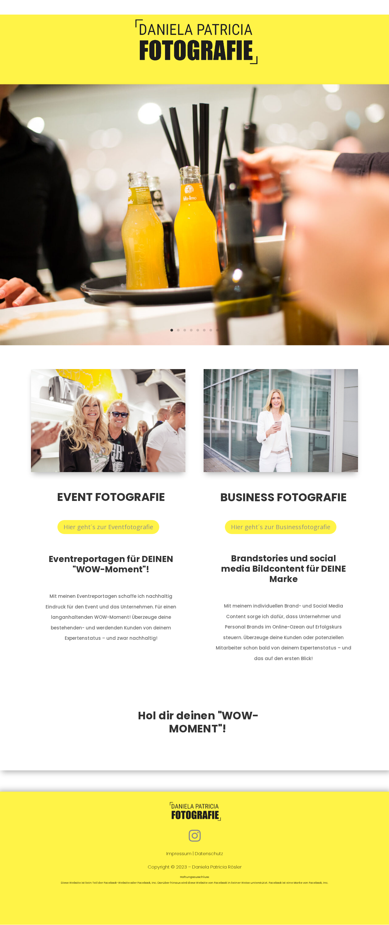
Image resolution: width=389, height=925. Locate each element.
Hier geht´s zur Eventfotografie (108, 527)
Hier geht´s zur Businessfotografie (280, 527)
